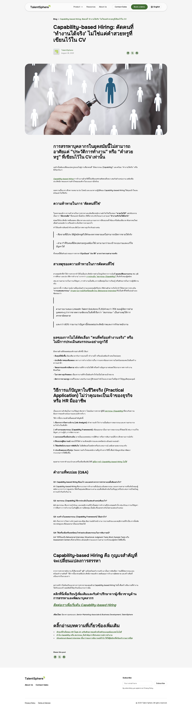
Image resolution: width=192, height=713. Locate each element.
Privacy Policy (30, 703)
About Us (103, 7)
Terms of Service (44, 703)
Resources (90, 7)
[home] (40, 7)
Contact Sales (121, 7)
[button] (78, 7)
